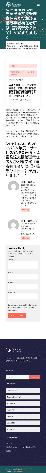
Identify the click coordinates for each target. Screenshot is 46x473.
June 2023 (11, 416)
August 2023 (12, 403)
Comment (13, 260)
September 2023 (14, 397)
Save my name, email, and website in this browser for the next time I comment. (22, 307)
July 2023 (11, 410)
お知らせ (19, 43)
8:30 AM (14, 100)
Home (11, 43)
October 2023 (12, 390)
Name (11, 272)
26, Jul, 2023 (27, 100)
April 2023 (11, 429)
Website (11, 292)
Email (11, 282)
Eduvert (19, 472)
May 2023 (11, 423)
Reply (26, 210)
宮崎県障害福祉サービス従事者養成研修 (22, 73)
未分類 (8, 451)
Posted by (16, 80)
